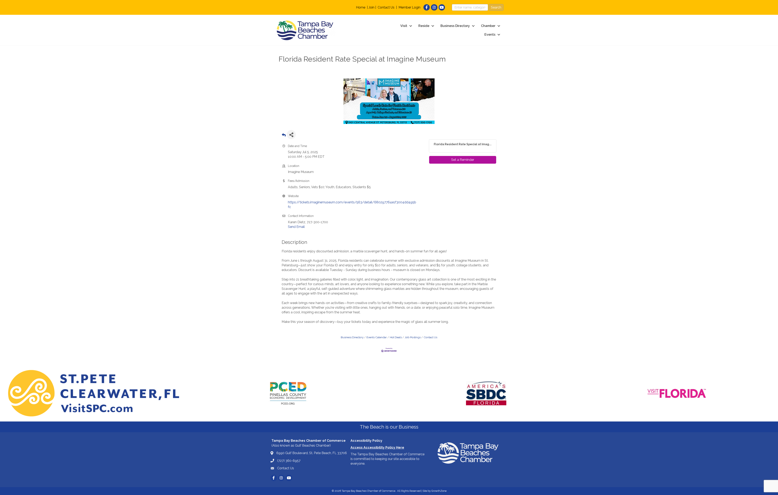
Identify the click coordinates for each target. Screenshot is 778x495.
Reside (423, 26)
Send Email (296, 227)
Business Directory (455, 26)
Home (360, 7)
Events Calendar (377, 337)
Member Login (409, 7)
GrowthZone (439, 490)
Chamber (488, 26)
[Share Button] (291, 134)
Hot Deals (396, 337)
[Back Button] (284, 135)
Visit (403, 26)
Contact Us (386, 7)
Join (371, 7)
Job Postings (413, 337)
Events (489, 34)
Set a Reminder (462, 160)
